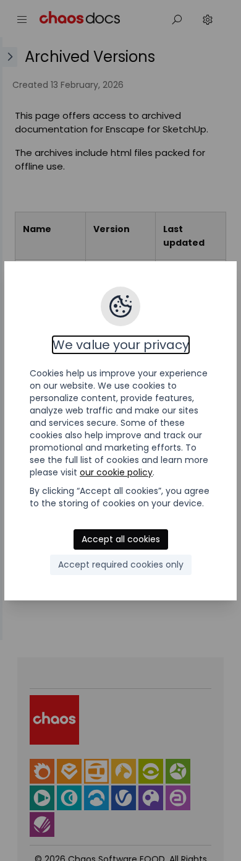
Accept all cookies (121, 539)
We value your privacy (121, 344)
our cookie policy (116, 472)
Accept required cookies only (121, 564)
